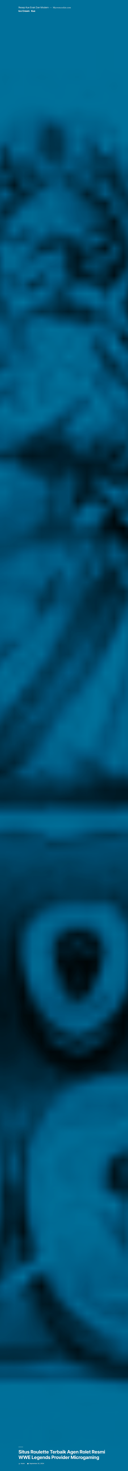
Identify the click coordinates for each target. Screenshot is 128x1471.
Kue (33, 11)
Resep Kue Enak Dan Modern (33, 7)
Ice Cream (24, 11)
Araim (23, 1463)
